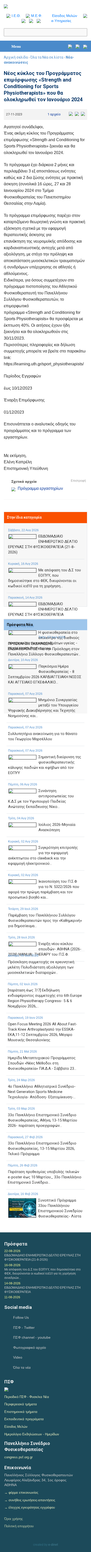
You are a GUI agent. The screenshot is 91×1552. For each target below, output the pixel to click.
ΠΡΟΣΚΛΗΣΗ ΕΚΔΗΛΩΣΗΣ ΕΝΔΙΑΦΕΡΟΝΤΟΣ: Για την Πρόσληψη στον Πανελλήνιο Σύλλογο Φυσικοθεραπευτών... (44, 648)
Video (17, 1357)
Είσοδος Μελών (64, 16)
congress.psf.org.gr (18, 1457)
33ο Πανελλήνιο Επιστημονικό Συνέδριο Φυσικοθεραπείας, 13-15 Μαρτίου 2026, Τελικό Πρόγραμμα (42, 1148)
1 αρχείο (54, 114)
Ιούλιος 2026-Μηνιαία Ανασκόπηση (56, 827)
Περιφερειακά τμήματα (20, 1404)
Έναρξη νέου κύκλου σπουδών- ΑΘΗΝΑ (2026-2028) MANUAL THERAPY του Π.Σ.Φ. (44, 949)
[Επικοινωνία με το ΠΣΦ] (85, 46)
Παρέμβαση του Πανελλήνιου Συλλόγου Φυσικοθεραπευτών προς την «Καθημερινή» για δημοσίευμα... (45, 920)
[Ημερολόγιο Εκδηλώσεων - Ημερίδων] (70, 46)
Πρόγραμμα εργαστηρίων (40, 488)
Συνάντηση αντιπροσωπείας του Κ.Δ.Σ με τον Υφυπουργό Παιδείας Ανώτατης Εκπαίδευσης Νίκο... (41, 798)
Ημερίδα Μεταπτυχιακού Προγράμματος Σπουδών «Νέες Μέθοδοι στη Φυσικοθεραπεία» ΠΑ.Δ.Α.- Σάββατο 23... (42, 1063)
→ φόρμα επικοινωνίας (21, 1492)
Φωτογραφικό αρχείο (29, 1347)
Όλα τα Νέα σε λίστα (46, 57)
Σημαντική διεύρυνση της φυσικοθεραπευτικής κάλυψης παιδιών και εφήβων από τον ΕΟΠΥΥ (44, 765)
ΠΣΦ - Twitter (24, 1328)
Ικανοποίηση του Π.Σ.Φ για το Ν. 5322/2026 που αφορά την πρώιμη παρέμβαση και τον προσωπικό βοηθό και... (43, 889)
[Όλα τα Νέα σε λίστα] (84, 15)
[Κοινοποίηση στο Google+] (83, 113)
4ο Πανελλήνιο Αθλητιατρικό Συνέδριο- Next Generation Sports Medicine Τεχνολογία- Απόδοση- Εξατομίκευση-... (42, 1091)
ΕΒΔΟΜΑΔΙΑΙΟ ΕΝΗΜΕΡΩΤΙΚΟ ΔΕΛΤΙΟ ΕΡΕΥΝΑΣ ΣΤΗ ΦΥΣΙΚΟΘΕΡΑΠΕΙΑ (43, 609)
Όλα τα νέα (22, 1367)
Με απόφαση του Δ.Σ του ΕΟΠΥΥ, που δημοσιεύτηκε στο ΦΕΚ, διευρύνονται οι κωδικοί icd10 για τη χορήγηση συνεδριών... (42, 1274)
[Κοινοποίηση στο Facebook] (71, 113)
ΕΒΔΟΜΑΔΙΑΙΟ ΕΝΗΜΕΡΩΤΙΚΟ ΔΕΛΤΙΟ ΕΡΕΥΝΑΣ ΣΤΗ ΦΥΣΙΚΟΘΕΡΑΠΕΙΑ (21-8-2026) (43, 544)
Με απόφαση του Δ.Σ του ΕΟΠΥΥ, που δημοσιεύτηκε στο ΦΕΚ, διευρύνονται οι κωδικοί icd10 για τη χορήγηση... (44, 578)
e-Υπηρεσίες (61, 21)
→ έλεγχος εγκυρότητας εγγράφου (29, 1507)
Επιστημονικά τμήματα (20, 1412)
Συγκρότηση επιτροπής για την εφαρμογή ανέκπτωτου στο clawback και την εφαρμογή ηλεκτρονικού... (43, 855)
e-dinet (53, 1544)
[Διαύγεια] (6, 1389)
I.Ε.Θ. (16, 16)
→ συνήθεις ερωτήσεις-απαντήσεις (29, 1500)
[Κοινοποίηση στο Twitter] (77, 113)
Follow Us (21, 1317)
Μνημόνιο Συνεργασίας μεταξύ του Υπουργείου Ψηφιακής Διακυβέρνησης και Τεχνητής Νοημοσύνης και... (43, 708)
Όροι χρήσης (13, 1519)
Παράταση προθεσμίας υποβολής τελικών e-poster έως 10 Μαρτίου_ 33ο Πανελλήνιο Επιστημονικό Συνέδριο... (44, 1177)
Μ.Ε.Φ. (36, 16)
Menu (16, 46)
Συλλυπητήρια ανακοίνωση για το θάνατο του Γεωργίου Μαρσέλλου (42, 736)
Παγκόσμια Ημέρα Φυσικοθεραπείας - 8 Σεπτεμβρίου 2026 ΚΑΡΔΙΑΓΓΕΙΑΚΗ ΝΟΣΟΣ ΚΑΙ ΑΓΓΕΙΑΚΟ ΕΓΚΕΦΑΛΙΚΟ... (44, 674)
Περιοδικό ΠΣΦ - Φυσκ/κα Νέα (26, 1397)
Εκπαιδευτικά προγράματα (24, 1419)
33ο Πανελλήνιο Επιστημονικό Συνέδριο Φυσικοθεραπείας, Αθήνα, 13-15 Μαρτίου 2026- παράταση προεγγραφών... (42, 1120)
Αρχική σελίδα (16, 57)
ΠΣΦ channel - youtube (32, 1337)
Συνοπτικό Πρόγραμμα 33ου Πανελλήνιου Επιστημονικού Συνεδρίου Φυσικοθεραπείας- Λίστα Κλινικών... (60, 1211)
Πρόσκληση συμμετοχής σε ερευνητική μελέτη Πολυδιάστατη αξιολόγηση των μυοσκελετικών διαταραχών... (41, 967)
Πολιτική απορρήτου (19, 1526)
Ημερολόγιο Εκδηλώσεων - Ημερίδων (31, 1434)
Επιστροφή (78, 480)
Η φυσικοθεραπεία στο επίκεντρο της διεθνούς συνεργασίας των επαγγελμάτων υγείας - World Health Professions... (43, 640)
